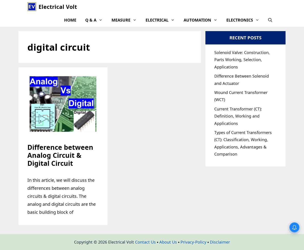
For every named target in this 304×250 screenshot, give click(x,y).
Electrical (157, 20)
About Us (168, 242)
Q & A (90, 20)
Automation (197, 20)
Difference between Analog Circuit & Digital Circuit (60, 155)
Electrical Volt (58, 6)
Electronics (239, 20)
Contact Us (145, 242)
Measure (120, 20)
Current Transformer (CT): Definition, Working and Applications (238, 116)
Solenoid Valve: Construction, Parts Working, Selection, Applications (242, 60)
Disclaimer (220, 242)
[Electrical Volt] (31, 6)
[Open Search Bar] (270, 20)
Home (70, 20)
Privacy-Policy (193, 242)
